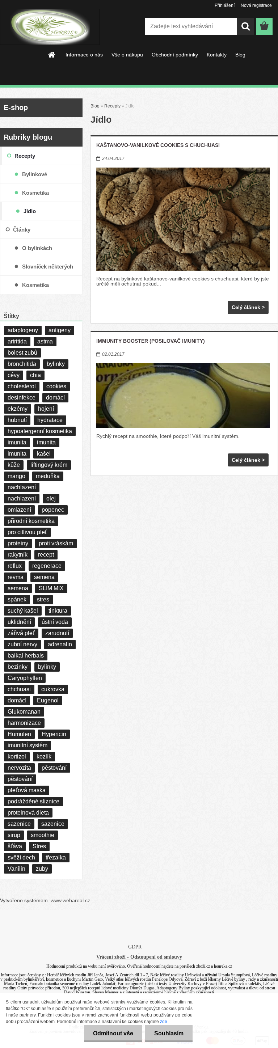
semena (44, 577)
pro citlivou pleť (27, 532)
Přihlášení (225, 5)
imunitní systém (27, 745)
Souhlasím (169, 1033)
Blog (240, 55)
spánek (17, 599)
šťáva (15, 846)
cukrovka (52, 689)
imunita (17, 442)
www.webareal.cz (70, 900)
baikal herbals (26, 655)
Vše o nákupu (127, 55)
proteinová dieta (28, 813)
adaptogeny (23, 330)
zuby (42, 869)
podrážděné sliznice (33, 801)
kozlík (44, 756)
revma (16, 577)
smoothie (42, 835)
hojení (46, 409)
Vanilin (16, 869)
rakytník (18, 555)
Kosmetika (35, 193)
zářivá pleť (21, 633)
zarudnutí (57, 633)
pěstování (54, 768)
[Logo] (50, 27)
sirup (14, 835)
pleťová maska (27, 790)
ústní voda (55, 622)
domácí (55, 397)
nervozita (19, 768)
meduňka (48, 476)
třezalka (56, 857)
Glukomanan (24, 712)
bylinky (56, 364)
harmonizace (24, 723)
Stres (39, 846)
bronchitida (22, 364)
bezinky (18, 667)
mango (16, 476)
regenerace (47, 566)
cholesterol (22, 386)
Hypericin (54, 734)
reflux (15, 566)
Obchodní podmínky (175, 55)
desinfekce (21, 397)
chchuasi (19, 689)
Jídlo (30, 211)
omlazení (19, 510)
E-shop (16, 107)
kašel (44, 454)
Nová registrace (256, 5)
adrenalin (60, 644)
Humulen (19, 734)
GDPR (135, 947)
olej (51, 498)
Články (21, 230)
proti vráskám (56, 543)
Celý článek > (248, 307)
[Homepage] (52, 54)
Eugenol (48, 700)
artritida (17, 341)
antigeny (60, 330)
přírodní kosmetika (31, 521)
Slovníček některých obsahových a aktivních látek (51, 269)
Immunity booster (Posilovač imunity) (150, 341)
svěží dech (21, 857)
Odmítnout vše (113, 1033)
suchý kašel (23, 611)
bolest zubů (22, 353)
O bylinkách (37, 248)
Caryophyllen (25, 678)
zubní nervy (22, 644)
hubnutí (17, 420)
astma (45, 341)
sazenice (19, 824)
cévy (14, 375)
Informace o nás (84, 55)
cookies (56, 386)
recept (46, 555)
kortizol (17, 756)
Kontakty (217, 55)
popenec (53, 510)
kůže (14, 465)
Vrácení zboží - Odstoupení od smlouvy (139, 957)
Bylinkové (34, 174)
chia (35, 375)
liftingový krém (48, 465)
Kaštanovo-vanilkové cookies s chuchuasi (158, 145)
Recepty (112, 105)
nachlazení (22, 487)
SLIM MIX (51, 588)
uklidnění (19, 622)
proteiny (18, 543)
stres (43, 599)
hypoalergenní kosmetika (40, 431)
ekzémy (18, 409)
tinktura (58, 611)
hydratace (50, 420)
